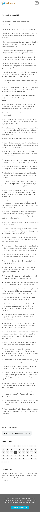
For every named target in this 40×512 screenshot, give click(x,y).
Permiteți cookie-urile (20, 507)
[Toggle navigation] (37, 3)
